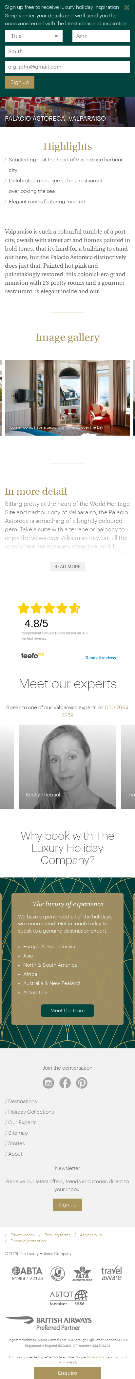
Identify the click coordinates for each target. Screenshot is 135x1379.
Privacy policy (22, 1235)
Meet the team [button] (67, 1010)
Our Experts (22, 1122)
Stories (16, 1143)
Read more (67, 566)
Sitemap (18, 1133)
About (15, 1154)
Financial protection (28, 1241)
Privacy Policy (97, 1357)
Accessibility (91, 1235)
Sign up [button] (67, 1204)
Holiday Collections (31, 1112)
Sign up (19, 82)
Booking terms (57, 1235)
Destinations (22, 1101)
